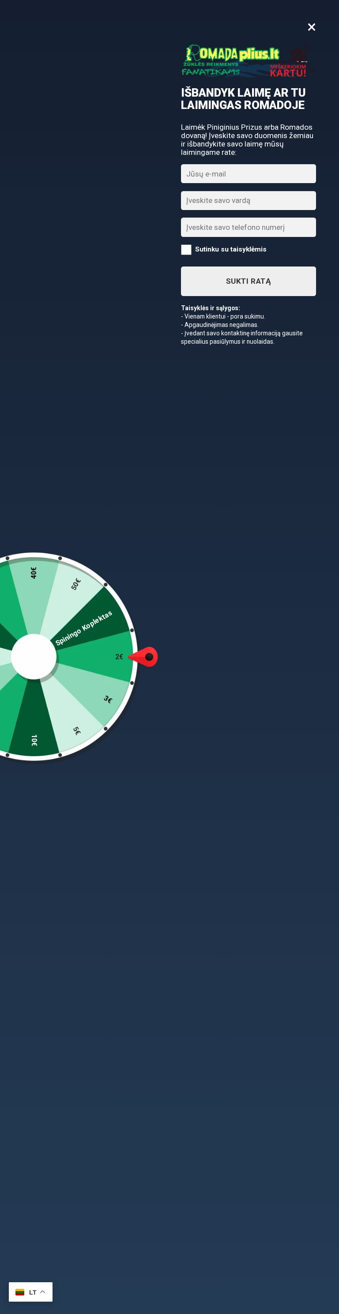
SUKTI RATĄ (248, 281)
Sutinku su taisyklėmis (231, 249)
